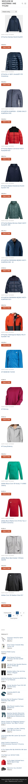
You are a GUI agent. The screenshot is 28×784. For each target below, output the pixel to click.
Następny (14, 618)
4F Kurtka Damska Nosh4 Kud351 (12, 37)
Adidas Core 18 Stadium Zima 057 (12, 595)
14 (13, 615)
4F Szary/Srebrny (7, 446)
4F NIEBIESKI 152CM (8, 372)
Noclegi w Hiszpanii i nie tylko (9, 3)
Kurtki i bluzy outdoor (7, 34)
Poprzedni (7, 613)
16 (21, 615)
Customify (20, 781)
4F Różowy (4, 409)
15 (17, 615)
